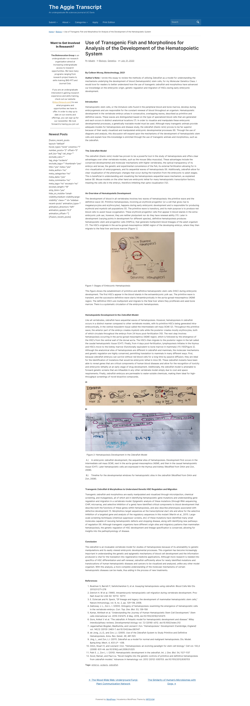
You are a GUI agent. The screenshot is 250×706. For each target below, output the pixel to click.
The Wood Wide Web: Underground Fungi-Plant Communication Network (113, 682)
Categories (80, 22)
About (65, 22)
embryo (95, 665)
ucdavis (104, 665)
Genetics (112, 60)
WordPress (110, 699)
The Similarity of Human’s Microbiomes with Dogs (172, 682)
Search (198, 22)
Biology (59, 32)
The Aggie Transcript (75, 7)
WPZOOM (150, 699)
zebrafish (113, 665)
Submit (52, 22)
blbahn (91, 60)
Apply (95, 22)
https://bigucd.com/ (62, 102)
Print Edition (109, 22)
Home (51, 32)
